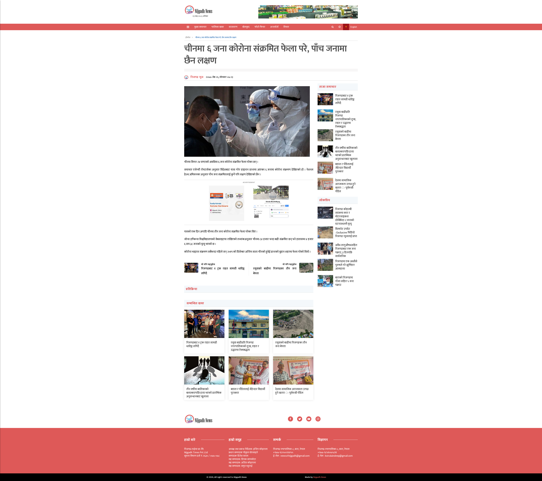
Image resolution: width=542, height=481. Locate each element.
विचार (286, 27)
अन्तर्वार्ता (274, 27)
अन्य (194, 33)
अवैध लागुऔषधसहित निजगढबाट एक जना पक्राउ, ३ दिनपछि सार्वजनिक (346, 251)
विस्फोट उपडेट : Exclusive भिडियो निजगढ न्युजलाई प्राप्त (346, 233)
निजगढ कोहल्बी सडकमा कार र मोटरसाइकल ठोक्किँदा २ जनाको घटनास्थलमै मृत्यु (344, 216)
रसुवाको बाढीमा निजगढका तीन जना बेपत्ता (291, 344)
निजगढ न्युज (196, 77)
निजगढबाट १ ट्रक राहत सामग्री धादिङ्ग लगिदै (201, 344)
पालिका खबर (217, 27)
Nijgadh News (319, 477)
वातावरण (233, 27)
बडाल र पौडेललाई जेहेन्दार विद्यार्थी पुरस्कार (248, 391)
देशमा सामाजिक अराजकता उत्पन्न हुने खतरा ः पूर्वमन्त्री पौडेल (292, 391)
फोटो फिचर (259, 27)
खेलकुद (246, 27)
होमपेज (188, 37)
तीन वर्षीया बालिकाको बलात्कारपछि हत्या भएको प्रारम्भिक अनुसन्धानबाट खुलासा (203, 393)
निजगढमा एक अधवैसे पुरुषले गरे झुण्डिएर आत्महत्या (346, 265)
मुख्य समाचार (200, 27)
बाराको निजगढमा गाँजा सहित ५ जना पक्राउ (344, 281)
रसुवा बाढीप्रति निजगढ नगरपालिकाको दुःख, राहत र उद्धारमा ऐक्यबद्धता (245, 346)
